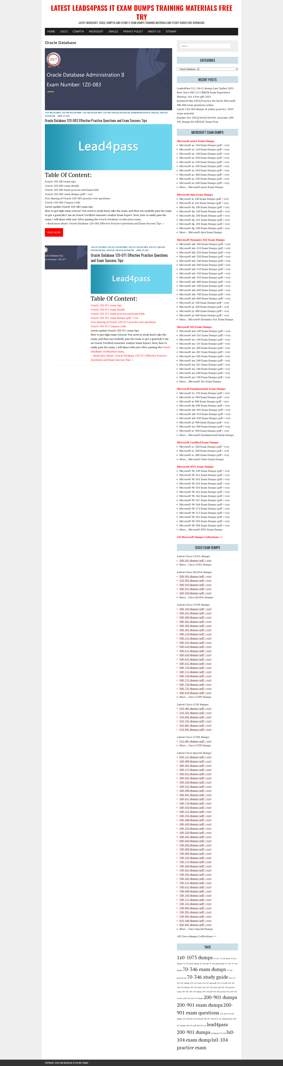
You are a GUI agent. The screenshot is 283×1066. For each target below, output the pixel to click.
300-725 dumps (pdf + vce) (195, 680)
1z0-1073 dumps (195, 957)
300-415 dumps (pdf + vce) (195, 613)
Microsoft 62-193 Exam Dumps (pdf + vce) (204, 393)
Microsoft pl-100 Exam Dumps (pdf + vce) (204, 302)
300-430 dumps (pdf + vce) (195, 625)
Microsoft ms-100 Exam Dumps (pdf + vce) (204, 339)
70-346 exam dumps (204, 969)
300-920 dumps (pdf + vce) (195, 593)
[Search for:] (205, 45)
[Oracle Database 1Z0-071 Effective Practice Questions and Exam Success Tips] (66, 267)
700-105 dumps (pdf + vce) (195, 857)
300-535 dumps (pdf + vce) (195, 642)
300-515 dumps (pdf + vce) (195, 638)
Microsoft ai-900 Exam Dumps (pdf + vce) (203, 401)
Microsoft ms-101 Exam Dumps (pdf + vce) (204, 343)
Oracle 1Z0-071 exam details (108, 309)
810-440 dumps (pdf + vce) (195, 920)
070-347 (232, 978)
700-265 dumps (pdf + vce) (195, 870)
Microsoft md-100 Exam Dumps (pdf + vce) (204, 331)
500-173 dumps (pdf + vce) (195, 769)
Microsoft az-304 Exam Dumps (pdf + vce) (204, 170)
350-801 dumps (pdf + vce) (195, 725)
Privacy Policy (133, 31)
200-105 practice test (221, 992)
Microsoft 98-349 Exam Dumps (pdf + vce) (204, 471)
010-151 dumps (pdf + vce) (195, 757)
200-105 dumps (195, 992)
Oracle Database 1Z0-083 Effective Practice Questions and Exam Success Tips (96, 120)
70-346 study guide (207, 977)
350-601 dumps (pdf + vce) (195, 717)
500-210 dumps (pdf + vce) (195, 828)
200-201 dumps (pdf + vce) (195, 765)
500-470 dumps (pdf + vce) (195, 807)
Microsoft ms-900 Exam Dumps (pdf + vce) (204, 426)
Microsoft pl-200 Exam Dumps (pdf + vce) (204, 307)
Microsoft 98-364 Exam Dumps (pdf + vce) (204, 487)
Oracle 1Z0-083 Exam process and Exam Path (72, 190)
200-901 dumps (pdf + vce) (195, 576)
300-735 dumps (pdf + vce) (195, 688)
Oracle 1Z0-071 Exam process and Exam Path (118, 313)
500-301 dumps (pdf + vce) (195, 778)
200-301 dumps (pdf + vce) (195, 560)
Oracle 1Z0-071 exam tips (106, 305)
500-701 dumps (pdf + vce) (195, 816)
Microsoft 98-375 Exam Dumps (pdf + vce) (204, 513)
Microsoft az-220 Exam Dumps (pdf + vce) (204, 162)
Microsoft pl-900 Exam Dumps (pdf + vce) (204, 422)
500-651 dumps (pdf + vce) (195, 799)
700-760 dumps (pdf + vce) (195, 895)
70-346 (228, 963)
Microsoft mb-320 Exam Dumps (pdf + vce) (204, 273)
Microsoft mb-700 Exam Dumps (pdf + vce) (204, 294)
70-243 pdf (204, 963)
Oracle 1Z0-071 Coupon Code (108, 326)
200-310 (186, 998)
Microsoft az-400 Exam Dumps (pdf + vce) (204, 174)
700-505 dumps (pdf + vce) (195, 878)
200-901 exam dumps (200, 1005)
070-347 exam (195, 983)
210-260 (223, 1014)
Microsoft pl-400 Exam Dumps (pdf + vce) (204, 311)
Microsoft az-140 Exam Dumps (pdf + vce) (204, 153)
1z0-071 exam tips (138, 247)
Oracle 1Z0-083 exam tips (60, 181)
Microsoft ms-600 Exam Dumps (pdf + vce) (204, 373)
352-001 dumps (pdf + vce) (195, 741)
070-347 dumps (183, 983)
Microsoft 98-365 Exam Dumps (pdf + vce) (204, 492)
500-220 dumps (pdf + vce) (195, 832)
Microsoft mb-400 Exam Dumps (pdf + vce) (204, 281)
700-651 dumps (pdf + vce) (195, 887)
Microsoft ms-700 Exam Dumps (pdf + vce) (204, 377)
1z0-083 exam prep (72, 112)
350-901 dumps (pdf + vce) (195, 580)
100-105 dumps (183, 987)
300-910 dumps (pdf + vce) (195, 584)
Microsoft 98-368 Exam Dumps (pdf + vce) (204, 504)
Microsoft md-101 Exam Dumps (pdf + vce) (204, 335)
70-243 (216, 958)
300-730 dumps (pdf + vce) (195, 684)
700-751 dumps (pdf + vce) (195, 899)
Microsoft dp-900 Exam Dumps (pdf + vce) (204, 405)
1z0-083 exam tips (92, 112)
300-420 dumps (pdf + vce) (195, 617)
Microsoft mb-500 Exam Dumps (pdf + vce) (204, 286)
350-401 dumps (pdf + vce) (195, 708)
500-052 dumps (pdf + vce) (195, 774)
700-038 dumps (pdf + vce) (195, 849)
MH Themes (83, 1062)
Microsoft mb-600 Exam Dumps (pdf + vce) (204, 290)
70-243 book (225, 958)
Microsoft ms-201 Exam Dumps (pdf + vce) (204, 352)
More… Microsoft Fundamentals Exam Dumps (206, 435)
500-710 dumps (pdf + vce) (195, 803)
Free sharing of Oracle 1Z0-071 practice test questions (123, 322)
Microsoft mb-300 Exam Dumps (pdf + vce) (204, 265)
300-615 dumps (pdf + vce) (195, 651)
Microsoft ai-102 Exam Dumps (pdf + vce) (203, 203)
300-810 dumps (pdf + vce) (195, 693)
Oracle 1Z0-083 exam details (62, 186)
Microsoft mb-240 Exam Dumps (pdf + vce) (204, 261)
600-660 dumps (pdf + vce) (195, 841)
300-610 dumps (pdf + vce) (195, 646)
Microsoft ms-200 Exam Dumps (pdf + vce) (204, 348)
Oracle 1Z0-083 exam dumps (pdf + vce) (68, 194)
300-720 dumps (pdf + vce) (195, 676)
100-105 (231, 983)
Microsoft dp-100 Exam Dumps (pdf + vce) (204, 211)
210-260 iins (188, 1019)
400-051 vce (201, 1025)
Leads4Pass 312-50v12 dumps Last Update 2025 (205, 88)
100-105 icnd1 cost (197, 987)
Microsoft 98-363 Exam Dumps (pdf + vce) (204, 483)
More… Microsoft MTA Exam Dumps (200, 529)
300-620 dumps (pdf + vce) (195, 655)
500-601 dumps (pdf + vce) (195, 795)
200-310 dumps (197, 998)
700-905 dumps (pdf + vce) (195, 916)
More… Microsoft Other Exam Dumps (201, 459)
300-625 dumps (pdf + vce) (195, 659)
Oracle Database (124, 250)
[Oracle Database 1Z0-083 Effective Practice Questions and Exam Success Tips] (108, 108)
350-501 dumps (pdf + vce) (195, 713)
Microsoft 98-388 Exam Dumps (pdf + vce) (204, 525)
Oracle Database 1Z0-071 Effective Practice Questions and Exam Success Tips (129, 257)
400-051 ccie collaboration (221, 1019)
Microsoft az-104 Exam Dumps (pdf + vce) (204, 145)
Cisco (63, 31)
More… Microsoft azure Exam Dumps (201, 187)
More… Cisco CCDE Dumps (195, 745)
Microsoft (96, 31)
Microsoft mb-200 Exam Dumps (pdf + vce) (204, 244)
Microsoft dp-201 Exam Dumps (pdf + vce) (204, 220)
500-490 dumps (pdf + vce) (195, 790)
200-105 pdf (207, 992)
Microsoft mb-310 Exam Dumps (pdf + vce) (204, 269)
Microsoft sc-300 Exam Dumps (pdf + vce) (204, 451)
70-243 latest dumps (191, 963)
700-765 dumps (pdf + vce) (195, 904)
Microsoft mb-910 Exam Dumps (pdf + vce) (204, 414)
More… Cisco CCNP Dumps (195, 697)
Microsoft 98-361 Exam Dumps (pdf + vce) (204, 475)
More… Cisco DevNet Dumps (196, 597)
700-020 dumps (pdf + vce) (195, 845)
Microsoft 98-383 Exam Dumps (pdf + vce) (204, 521)
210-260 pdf (198, 1019)
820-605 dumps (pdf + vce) (195, 924)
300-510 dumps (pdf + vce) (195, 634)
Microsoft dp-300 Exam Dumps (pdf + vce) (204, 228)
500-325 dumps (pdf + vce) (195, 786)
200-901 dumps (220, 997)
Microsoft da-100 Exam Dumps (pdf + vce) (204, 207)
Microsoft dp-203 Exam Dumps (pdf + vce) (204, 224)
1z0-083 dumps (53, 112)
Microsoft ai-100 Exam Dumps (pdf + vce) (203, 199)
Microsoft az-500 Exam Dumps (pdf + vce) (204, 178)
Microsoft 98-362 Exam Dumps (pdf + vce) (204, 479)
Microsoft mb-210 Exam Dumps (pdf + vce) (204, 248)
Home (51, 31)
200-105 (185, 992)
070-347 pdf (222, 983)
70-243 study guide (217, 963)
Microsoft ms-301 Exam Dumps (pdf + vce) (204, 364)
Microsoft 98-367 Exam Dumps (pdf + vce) (204, 500)
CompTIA (78, 31)
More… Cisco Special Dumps (196, 929)
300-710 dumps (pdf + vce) (195, 667)
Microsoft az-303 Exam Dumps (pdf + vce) (204, 166)
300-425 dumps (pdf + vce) (195, 621)
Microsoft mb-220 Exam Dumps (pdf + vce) (204, 252)
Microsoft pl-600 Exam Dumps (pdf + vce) (204, 315)
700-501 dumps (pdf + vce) (195, 874)
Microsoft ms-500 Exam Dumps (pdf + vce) (204, 369)
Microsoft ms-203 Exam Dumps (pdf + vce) (204, 356)
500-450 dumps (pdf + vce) (195, 824)
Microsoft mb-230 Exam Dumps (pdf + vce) (204, 256)
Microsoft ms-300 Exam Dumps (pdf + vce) (204, 360)
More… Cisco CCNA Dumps (195, 564)
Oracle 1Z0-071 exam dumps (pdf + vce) (114, 318)
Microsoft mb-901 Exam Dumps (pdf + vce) (204, 410)
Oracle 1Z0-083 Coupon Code (62, 202)
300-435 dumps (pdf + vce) (195, 630)
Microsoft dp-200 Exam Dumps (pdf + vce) (204, 215)
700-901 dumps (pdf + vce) (195, 912)
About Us (154, 31)
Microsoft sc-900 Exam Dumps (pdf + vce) (204, 431)
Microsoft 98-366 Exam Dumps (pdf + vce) (204, 496)
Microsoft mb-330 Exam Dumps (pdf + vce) (204, 277)
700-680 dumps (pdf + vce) (195, 891)
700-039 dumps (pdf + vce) (195, 853)
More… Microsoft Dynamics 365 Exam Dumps (206, 319)
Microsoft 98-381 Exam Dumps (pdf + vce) (204, 517)
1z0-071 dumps (98, 247)
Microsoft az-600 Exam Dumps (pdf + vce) (204, 183)
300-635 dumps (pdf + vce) (195, 663)
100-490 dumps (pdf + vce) (195, 761)
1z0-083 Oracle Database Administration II (126, 112)
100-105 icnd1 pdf (213, 987)
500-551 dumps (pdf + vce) (195, 811)
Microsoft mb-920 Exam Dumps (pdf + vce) (204, 418)
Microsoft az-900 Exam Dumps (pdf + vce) (204, 397)
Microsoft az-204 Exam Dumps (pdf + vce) (204, 158)
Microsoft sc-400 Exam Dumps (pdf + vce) (204, 455)
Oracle (113, 31)
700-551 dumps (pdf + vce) (195, 883)
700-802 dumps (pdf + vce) (195, 908)
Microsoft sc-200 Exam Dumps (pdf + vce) (204, 446)
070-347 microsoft (209, 983)
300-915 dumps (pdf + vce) (195, 589)
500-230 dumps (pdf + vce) (195, 782)
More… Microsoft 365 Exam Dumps (200, 381)
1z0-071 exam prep (117, 247)
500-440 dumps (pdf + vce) (195, 820)
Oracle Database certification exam (120, 219)
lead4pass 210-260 (218, 1033)
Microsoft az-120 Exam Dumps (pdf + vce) (204, 149)
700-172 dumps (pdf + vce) (195, 862)
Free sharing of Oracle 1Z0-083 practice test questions (77, 198)
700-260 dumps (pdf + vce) (195, 866)
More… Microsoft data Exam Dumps (200, 232)
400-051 (207, 1019)
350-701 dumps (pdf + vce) (195, 721)
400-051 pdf (191, 1025)
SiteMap (171, 31)
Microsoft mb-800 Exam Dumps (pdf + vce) (204, 298)
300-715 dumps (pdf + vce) (195, 672)
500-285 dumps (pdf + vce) (195, 837)
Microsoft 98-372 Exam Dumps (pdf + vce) (204, 508)
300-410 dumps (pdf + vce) (195, 609)
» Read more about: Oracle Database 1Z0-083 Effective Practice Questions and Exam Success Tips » (104, 223)
